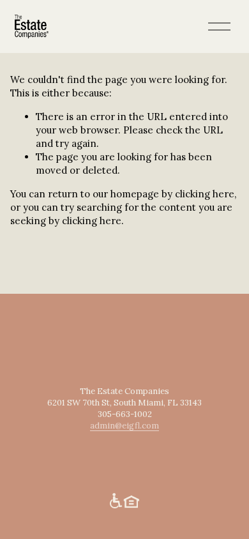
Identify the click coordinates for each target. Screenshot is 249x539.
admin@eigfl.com (124, 425)
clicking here (204, 194)
